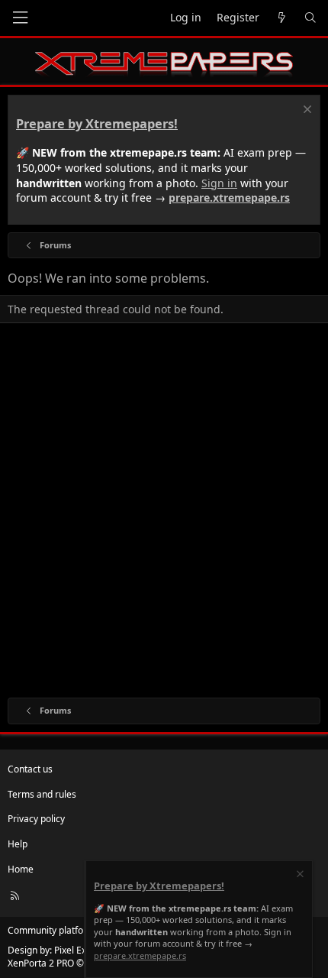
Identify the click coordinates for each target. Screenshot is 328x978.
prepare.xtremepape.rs (229, 197)
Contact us (30, 769)
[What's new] (281, 18)
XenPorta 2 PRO (41, 963)
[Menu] (20, 18)
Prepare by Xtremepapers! (97, 123)
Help (17, 843)
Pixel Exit (73, 950)
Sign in (219, 183)
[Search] (310, 18)
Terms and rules (42, 794)
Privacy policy (36, 818)
